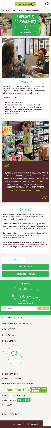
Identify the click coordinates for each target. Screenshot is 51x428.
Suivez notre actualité (25, 303)
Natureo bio (25, 4)
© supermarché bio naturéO (25, 424)
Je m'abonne (43, 308)
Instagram (25, 289)
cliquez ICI (8, 405)
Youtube (20, 289)
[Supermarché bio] (2, 10)
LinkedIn (31, 289)
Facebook (14, 289)
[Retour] (48, 15)
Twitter (37, 289)
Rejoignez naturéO (11, 10)
